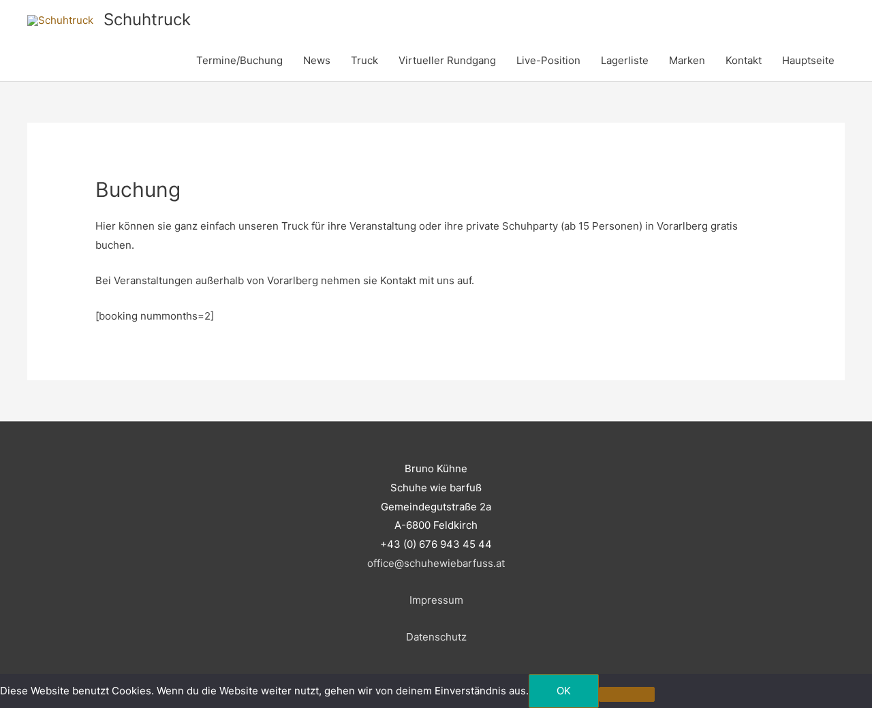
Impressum (436, 600)
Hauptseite (808, 60)
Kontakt (744, 60)
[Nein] (627, 694)
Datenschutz (436, 636)
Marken (687, 60)
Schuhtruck (147, 19)
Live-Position (548, 60)
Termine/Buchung (239, 60)
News (316, 60)
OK (564, 690)
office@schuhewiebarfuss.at (436, 563)
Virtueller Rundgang (447, 60)
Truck (364, 60)
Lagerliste (625, 60)
